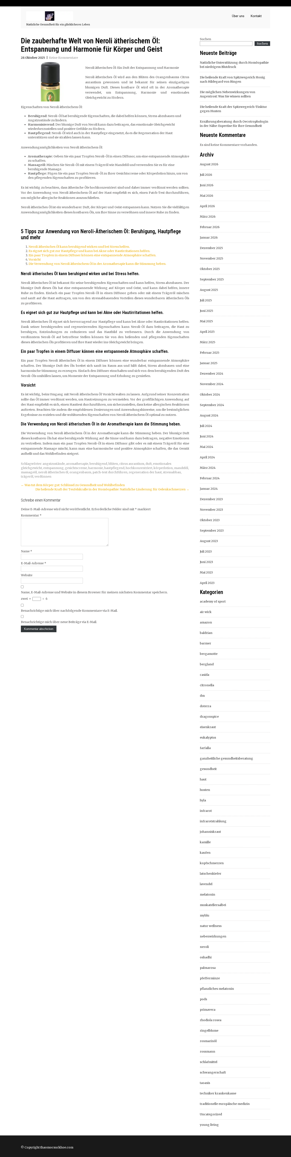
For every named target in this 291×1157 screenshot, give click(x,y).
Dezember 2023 (211, 499)
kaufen (205, 853)
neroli (204, 947)
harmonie (95, 468)
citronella (207, 685)
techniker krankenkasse (218, 1093)
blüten (113, 464)
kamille (205, 842)
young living (209, 1125)
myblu (204, 915)
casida (204, 675)
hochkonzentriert (139, 468)
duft (149, 464)
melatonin (207, 894)
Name (26, 551)
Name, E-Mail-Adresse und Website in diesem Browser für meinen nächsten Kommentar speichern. (94, 592)
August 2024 (209, 415)
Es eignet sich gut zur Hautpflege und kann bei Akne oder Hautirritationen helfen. (89, 251)
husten (205, 790)
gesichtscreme (76, 468)
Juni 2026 (206, 185)
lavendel (206, 884)
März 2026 (208, 216)
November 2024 (211, 384)
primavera (207, 1010)
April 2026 (207, 206)
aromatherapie (77, 464)
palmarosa (208, 968)
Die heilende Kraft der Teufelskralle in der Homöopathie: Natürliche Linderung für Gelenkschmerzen (112, 489)
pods (203, 999)
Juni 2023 (206, 562)
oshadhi (206, 957)
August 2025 (209, 290)
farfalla (205, 748)
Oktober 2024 (210, 394)
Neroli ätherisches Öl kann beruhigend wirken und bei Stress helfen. (79, 247)
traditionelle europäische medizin (225, 1104)
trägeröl (27, 476)
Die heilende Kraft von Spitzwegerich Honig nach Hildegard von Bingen (232, 79)
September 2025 (212, 279)
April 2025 (207, 332)
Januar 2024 (209, 489)
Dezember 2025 (211, 248)
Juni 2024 (206, 436)
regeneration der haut (145, 472)
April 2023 (207, 583)
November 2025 (211, 258)
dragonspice (209, 717)
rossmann (207, 1051)
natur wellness (211, 926)
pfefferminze (210, 978)
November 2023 (211, 510)
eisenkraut (208, 727)
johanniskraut (210, 832)
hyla (203, 800)
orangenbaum (80, 472)
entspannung (53, 468)
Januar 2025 (209, 363)
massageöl (29, 472)
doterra (205, 706)
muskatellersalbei (213, 905)
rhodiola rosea (210, 1020)
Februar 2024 (210, 478)
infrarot (206, 811)
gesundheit (208, 769)
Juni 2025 (206, 311)
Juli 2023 (206, 551)
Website (26, 575)
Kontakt (256, 16)
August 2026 (209, 164)
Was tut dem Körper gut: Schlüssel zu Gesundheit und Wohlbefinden (73, 485)
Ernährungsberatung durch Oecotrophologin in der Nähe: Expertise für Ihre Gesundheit (234, 124)
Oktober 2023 (210, 520)
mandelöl (181, 468)
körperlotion (163, 468)
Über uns (238, 16)
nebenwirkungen (213, 936)
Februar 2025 (209, 353)
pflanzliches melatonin (217, 989)
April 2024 (207, 457)
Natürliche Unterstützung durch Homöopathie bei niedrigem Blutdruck (234, 65)
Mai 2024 (206, 447)
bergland (207, 664)
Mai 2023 (206, 572)
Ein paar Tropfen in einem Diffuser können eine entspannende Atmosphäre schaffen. (92, 255)
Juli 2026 (206, 175)
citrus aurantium (131, 464)
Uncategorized (211, 1114)
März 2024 (208, 468)
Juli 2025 (206, 300)
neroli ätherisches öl (53, 472)
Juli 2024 (206, 426)
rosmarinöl (208, 1041)
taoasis (205, 1083)
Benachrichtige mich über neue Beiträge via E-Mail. (59, 622)
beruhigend (98, 464)
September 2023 (212, 530)
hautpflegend (114, 468)
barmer (205, 643)
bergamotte (209, 654)
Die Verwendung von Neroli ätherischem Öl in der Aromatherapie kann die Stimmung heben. (97, 264)
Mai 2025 (206, 321)
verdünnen (43, 476)
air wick (206, 612)
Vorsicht (35, 259)
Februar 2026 (210, 227)
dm (202, 696)
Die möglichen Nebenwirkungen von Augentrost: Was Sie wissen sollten (227, 94)
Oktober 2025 (210, 269)
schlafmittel (208, 1062)
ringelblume (209, 1030)
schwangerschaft (213, 1072)
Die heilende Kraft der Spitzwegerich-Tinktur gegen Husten (233, 109)
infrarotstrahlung (213, 821)
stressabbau (172, 472)
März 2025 (207, 342)
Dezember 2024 (211, 373)
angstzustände (54, 464)
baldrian (206, 633)
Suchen (205, 39)
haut (203, 779)
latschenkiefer (210, 873)
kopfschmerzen (212, 863)
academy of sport (213, 601)
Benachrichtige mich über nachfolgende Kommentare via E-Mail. (69, 611)
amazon (206, 622)
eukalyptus (208, 737)
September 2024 (212, 405)
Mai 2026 (206, 196)
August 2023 (209, 541)
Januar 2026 (209, 237)
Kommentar (31, 515)
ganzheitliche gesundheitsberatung (226, 758)
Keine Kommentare (63, 58)
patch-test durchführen (109, 472)
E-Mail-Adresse (33, 563)
